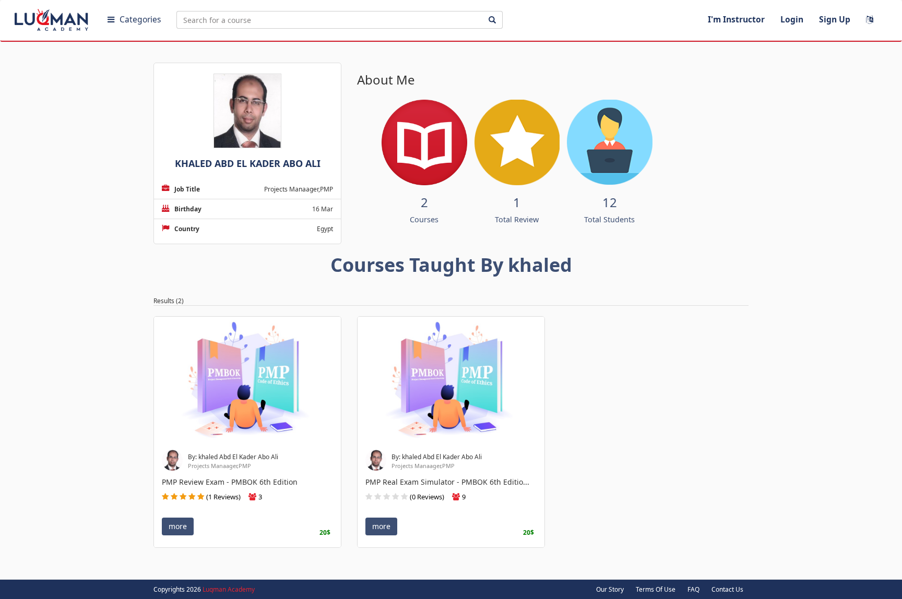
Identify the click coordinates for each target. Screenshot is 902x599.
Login (791, 19)
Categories (140, 19)
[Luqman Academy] (53, 17)
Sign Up (834, 19)
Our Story (610, 589)
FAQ (693, 589)
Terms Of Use (655, 589)
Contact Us (727, 589)
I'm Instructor (736, 19)
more (178, 526)
